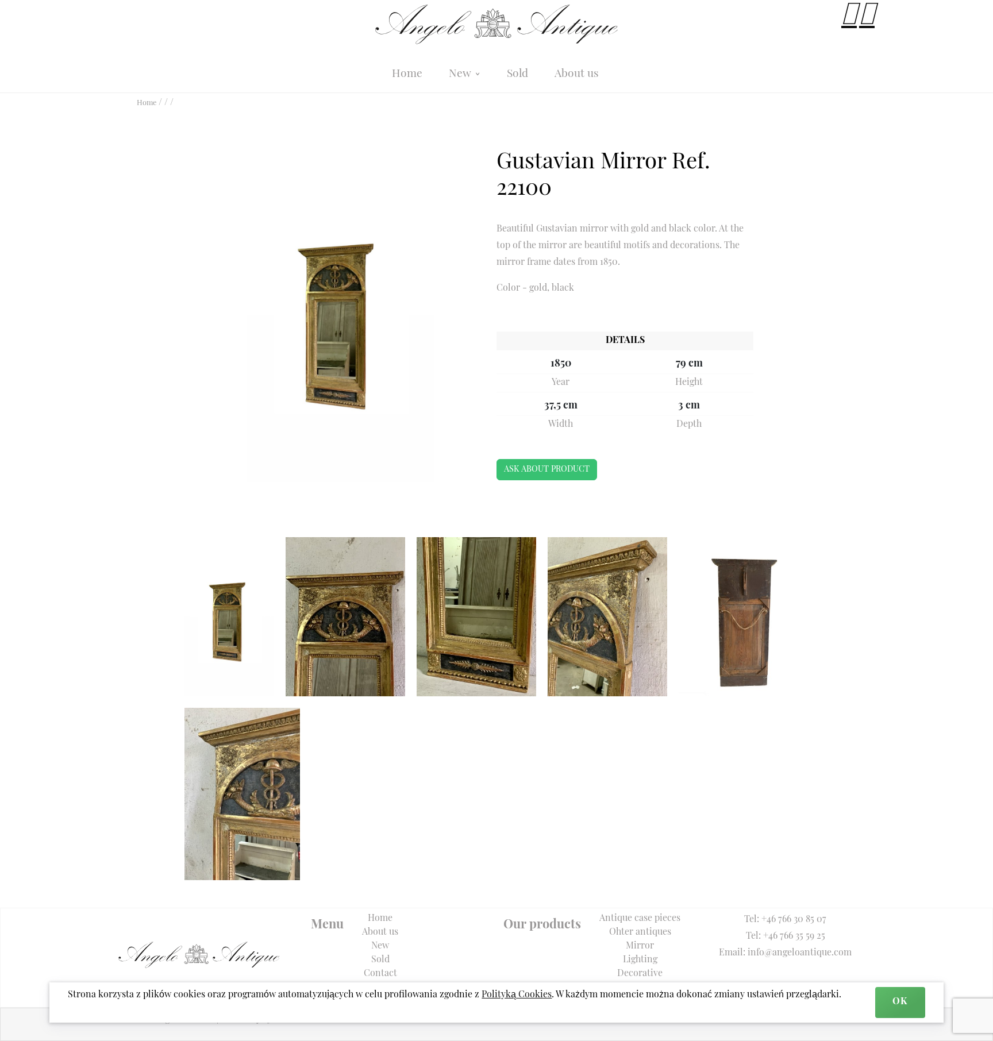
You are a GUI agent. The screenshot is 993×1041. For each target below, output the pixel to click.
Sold (517, 74)
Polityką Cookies (517, 995)
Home (407, 74)
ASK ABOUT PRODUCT (547, 469)
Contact (380, 973)
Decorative (640, 973)
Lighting (640, 960)
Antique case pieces (639, 918)
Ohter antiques (640, 932)
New (461, 74)
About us (577, 74)
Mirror (640, 946)
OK (899, 1002)
